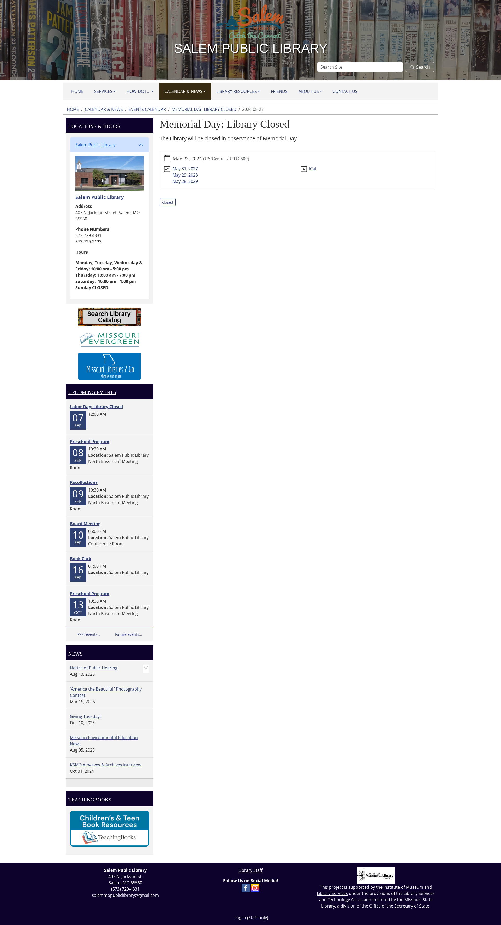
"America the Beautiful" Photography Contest (106, 692)
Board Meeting (85, 524)
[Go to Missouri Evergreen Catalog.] (109, 339)
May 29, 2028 (185, 175)
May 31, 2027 (185, 169)
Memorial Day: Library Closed (204, 109)
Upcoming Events (92, 392)
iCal (312, 169)
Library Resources (236, 91)
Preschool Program (89, 441)
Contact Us (345, 91)
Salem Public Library (95, 145)
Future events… (128, 634)
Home (77, 91)
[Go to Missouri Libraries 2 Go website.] (109, 365)
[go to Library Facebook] (246, 887)
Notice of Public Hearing (93, 668)
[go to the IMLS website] (375, 875)
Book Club (80, 558)
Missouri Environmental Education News (104, 741)
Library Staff (250, 870)
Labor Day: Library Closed (96, 406)
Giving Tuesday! (85, 716)
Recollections (84, 482)
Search (423, 67)
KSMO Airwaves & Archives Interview (105, 765)
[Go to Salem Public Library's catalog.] (109, 316)
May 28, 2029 (185, 181)
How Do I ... (138, 91)
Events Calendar (147, 109)
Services (103, 91)
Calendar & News (183, 91)
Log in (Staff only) (251, 918)
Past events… (88, 634)
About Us (309, 91)
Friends (279, 91)
